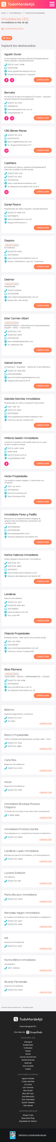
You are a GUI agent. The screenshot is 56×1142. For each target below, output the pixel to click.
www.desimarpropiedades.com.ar (23, 297)
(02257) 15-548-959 (16, 371)
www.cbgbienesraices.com (20, 141)
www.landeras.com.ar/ (18, 612)
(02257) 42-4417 (15, 602)
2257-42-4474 (14, 486)
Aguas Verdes (28, 1078)
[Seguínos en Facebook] (6, 80)
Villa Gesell (28, 1105)
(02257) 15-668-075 (16, 212)
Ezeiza (28, 1051)
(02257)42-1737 (14, 331)
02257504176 (13, 138)
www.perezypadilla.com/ (19, 533)
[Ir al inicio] (17, 4)
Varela (28, 1069)
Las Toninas (28, 1087)
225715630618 (14, 527)
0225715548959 (15, 374)
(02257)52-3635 (15, 335)
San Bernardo (28, 1096)
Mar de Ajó (28, 1090)
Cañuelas (28, 1048)
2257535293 (13, 645)
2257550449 (13, 338)
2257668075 (13, 216)
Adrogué (28, 1042)
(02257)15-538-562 (16, 605)
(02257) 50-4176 (15, 135)
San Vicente (28, 1066)
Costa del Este (28, 1081)
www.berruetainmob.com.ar (20, 109)
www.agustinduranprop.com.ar (22, 71)
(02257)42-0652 (15, 251)
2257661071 (12, 569)
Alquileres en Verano (28, 1121)
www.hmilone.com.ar (17, 455)
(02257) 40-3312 (15, 176)
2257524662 (13, 413)
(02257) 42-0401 (15, 103)
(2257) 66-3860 (14, 566)
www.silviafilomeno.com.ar (20, 687)
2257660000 (13, 490)
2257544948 (13, 293)
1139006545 (13, 106)
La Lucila (28, 1084)
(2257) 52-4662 (14, 410)
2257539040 (13, 255)
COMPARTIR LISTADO (14, 28)
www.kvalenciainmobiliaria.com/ (22, 573)
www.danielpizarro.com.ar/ (20, 219)
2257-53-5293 (14, 641)
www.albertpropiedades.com (20, 341)
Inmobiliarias (15, 13)
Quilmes (28, 1063)
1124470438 (13, 68)
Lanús (28, 1054)
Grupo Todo (28, 1115)
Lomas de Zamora (28, 1057)
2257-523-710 (14, 407)
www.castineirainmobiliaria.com (22, 183)
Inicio (3, 13)
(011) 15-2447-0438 (16, 64)
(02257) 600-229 (15, 173)
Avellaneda (28, 1045)
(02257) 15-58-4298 (16, 680)
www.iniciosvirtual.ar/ (17, 493)
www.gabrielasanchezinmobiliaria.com (25, 416)
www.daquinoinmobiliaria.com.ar (23, 258)
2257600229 (13, 180)
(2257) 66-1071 (14, 563)
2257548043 (13, 684)
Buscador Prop (28, 1118)
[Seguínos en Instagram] (12, 80)
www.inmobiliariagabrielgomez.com (24, 377)
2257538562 (13, 609)
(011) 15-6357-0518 (16, 448)
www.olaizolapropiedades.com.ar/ (23, 648)
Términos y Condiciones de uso (32, 1135)
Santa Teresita (28, 1102)
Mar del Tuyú (28, 1093)
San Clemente (28, 1099)
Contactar (43, 80)
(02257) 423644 (14, 290)
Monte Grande (28, 1060)
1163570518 (12, 451)
